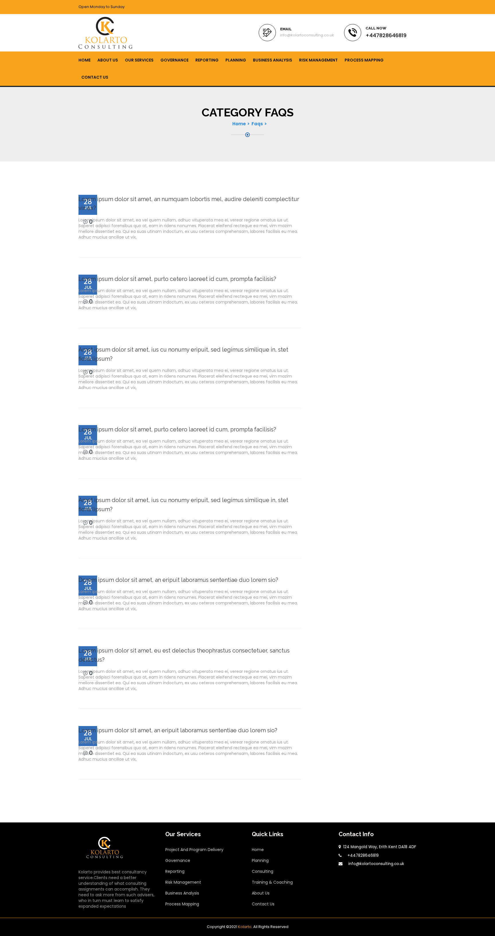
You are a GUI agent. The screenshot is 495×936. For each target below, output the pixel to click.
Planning (235, 60)
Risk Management (318, 60)
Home (84, 60)
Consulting (262, 871)
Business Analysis (272, 60)
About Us (107, 60)
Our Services (139, 60)
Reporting (207, 60)
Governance (174, 60)
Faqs (257, 124)
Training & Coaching (272, 882)
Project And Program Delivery (194, 849)
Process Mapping (364, 60)
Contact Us (94, 77)
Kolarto (245, 926)
